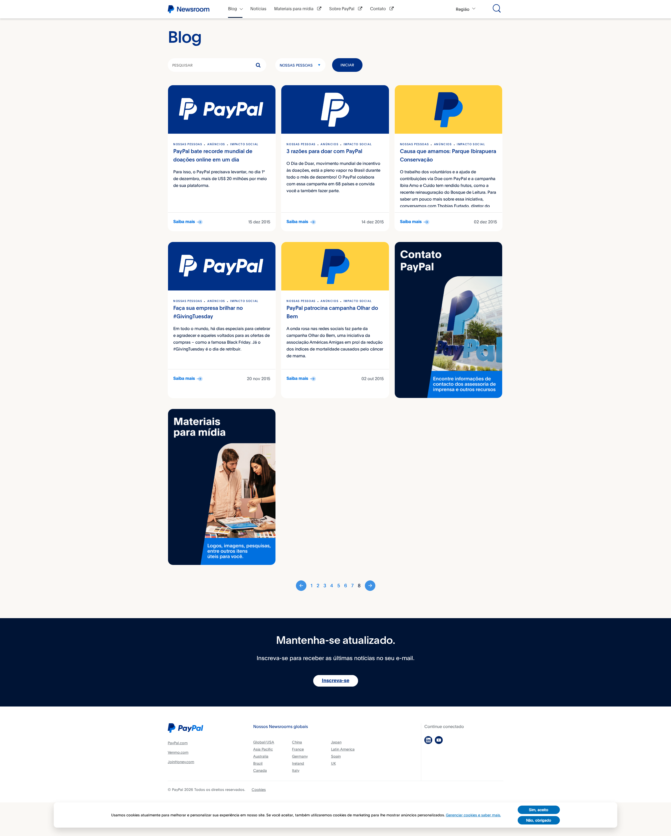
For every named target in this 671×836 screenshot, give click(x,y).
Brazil (258, 763)
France (298, 749)
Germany (300, 756)
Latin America (343, 749)
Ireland (298, 763)
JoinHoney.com (181, 761)
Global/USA (263, 742)
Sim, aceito (538, 809)
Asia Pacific (263, 749)
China (297, 742)
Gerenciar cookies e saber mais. (473, 815)
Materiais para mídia (294, 9)
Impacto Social (244, 144)
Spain (336, 756)
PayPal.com (178, 743)
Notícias (258, 9)
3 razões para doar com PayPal (324, 151)
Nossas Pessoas (296, 65)
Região (462, 9)
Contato (378, 9)
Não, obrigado (538, 820)
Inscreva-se (335, 680)
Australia (260, 756)
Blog (232, 9)
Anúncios (216, 144)
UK (333, 763)
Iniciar (347, 65)
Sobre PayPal (342, 9)
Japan (336, 742)
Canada (260, 770)
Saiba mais (184, 222)
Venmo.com (178, 752)
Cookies (259, 789)
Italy (295, 770)
